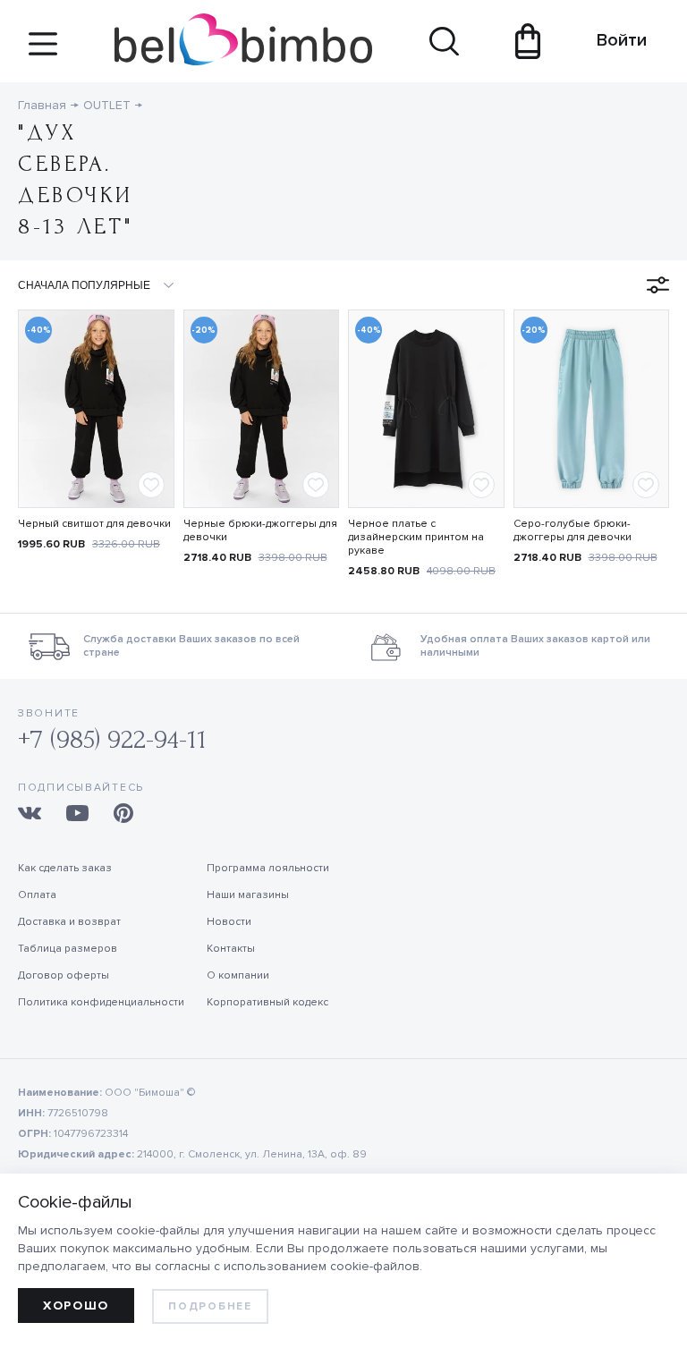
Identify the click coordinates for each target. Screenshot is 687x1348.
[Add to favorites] (151, 484)
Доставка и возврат (69, 921)
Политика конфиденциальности (101, 1002)
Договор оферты (63, 975)
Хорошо (76, 1305)
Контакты (231, 948)
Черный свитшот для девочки (94, 523)
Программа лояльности (268, 868)
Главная (42, 105)
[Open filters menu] (658, 285)
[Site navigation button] (43, 50)
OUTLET (107, 105)
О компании (238, 975)
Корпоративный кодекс (267, 1002)
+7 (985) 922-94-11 (112, 739)
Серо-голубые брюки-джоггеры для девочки (572, 530)
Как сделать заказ (65, 868)
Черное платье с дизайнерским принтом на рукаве (416, 537)
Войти (613, 40)
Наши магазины (248, 895)
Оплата (37, 895)
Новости (229, 921)
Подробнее (209, 1306)
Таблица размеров (67, 948)
